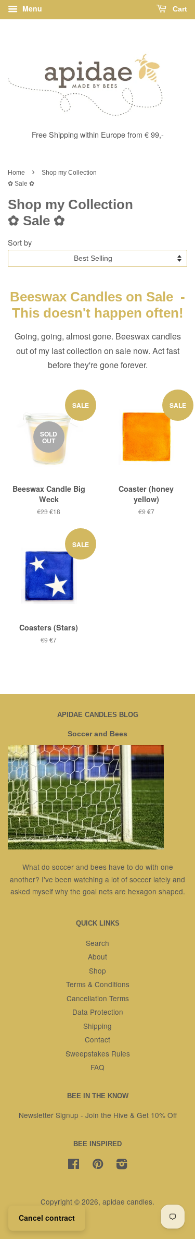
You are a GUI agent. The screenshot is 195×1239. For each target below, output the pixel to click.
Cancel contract (47, 1217)
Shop (97, 970)
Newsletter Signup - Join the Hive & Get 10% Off (98, 1115)
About (97, 956)
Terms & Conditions (97, 984)
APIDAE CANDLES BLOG (97, 715)
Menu (31, 8)
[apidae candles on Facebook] (74, 1165)
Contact (97, 1039)
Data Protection (97, 1011)
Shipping (97, 1026)
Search (97, 943)
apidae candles (127, 1201)
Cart (179, 9)
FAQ (97, 1067)
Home (16, 172)
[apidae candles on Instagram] (121, 1165)
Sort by (20, 242)
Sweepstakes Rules (98, 1053)
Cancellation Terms (98, 998)
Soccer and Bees (97, 734)
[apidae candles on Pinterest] (97, 1165)
